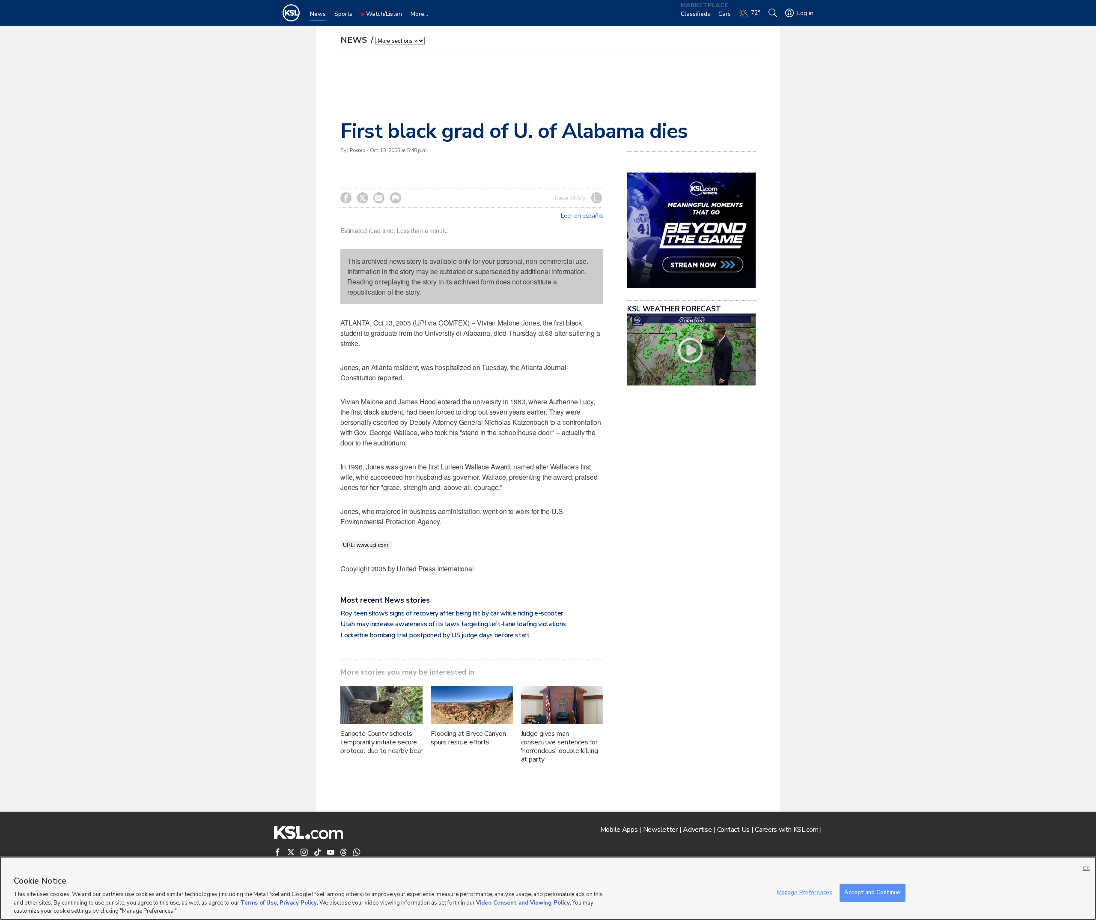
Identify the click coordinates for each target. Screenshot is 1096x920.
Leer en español (582, 216)
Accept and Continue (872, 892)
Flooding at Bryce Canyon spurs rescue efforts (468, 738)
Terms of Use (259, 903)
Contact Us (733, 829)
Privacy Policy (298, 903)
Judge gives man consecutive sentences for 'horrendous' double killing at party (559, 746)
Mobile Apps (619, 829)
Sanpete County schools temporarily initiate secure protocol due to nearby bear (381, 742)
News (354, 40)
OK (1086, 868)
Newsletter (660, 829)
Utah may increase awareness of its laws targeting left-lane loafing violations (453, 624)
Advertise (697, 829)
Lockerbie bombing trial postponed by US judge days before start (435, 635)
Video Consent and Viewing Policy (523, 903)
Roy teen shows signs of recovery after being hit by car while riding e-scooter (451, 613)
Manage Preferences (804, 892)
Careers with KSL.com (786, 829)
